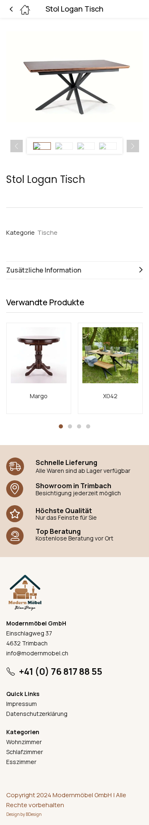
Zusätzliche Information (43, 270)
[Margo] (39, 355)
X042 (110, 396)
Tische (47, 233)
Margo (39, 396)
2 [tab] (70, 426)
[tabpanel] (38, 368)
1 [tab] (61, 426)
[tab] (74, 270)
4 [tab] (88, 426)
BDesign (33, 814)
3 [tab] (79, 426)
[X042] (110, 355)
